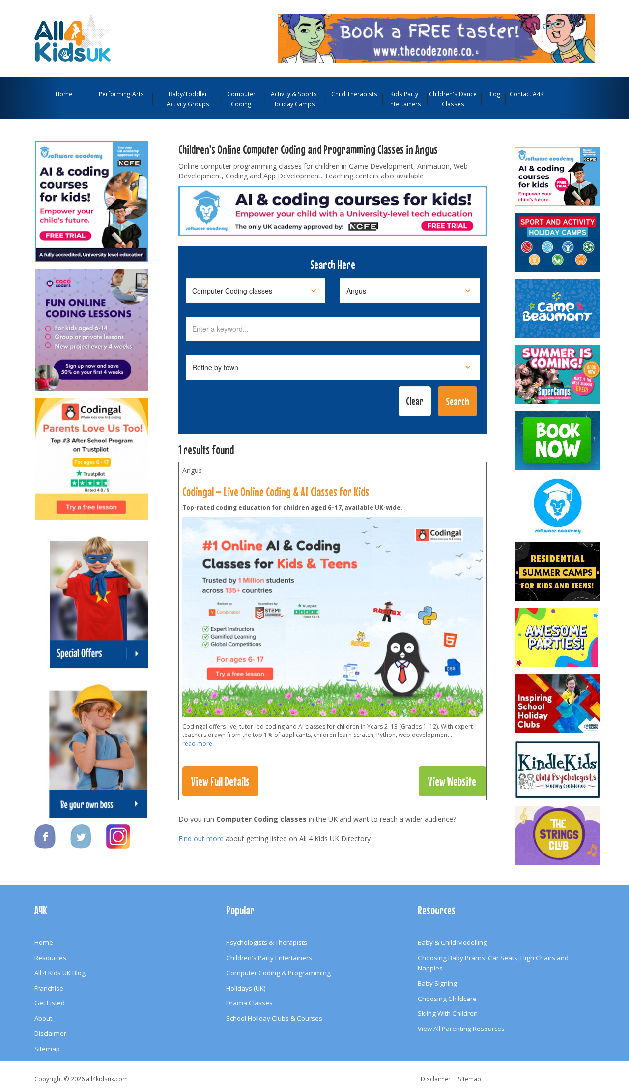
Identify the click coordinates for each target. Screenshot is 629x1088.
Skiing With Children (448, 1013)
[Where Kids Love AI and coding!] (91, 454)
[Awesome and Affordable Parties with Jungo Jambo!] (558, 637)
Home (64, 94)
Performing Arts (121, 94)
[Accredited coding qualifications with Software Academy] (558, 176)
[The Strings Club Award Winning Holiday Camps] (558, 835)
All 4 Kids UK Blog (60, 973)
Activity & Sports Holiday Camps (294, 99)
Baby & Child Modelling (452, 942)
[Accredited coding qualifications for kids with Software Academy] (91, 197)
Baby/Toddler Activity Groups (188, 99)
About (43, 1018)
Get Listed (49, 1003)
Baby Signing (437, 983)
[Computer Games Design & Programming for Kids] (558, 505)
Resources (50, 957)
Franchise (48, 988)
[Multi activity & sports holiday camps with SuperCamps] (558, 374)
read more (197, 743)
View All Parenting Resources (461, 1028)
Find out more (201, 838)
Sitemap (47, 1048)
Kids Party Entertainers (404, 99)
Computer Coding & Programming (278, 973)
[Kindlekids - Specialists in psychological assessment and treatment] (558, 769)
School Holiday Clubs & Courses (274, 1018)
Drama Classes (249, 1003)
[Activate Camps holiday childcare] (558, 242)
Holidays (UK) (246, 988)
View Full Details (220, 781)
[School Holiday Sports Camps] (558, 703)
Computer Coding (241, 99)
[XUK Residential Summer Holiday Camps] (558, 571)
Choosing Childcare (447, 998)
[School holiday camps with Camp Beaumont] (558, 308)
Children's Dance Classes (453, 99)
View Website (452, 781)
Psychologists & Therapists (266, 942)
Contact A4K (526, 94)
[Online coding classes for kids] (436, 37)
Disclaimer (50, 1033)
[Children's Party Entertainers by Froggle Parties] (558, 440)
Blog (494, 94)
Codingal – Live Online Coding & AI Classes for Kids (275, 492)
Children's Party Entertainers (269, 957)
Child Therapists (354, 94)
